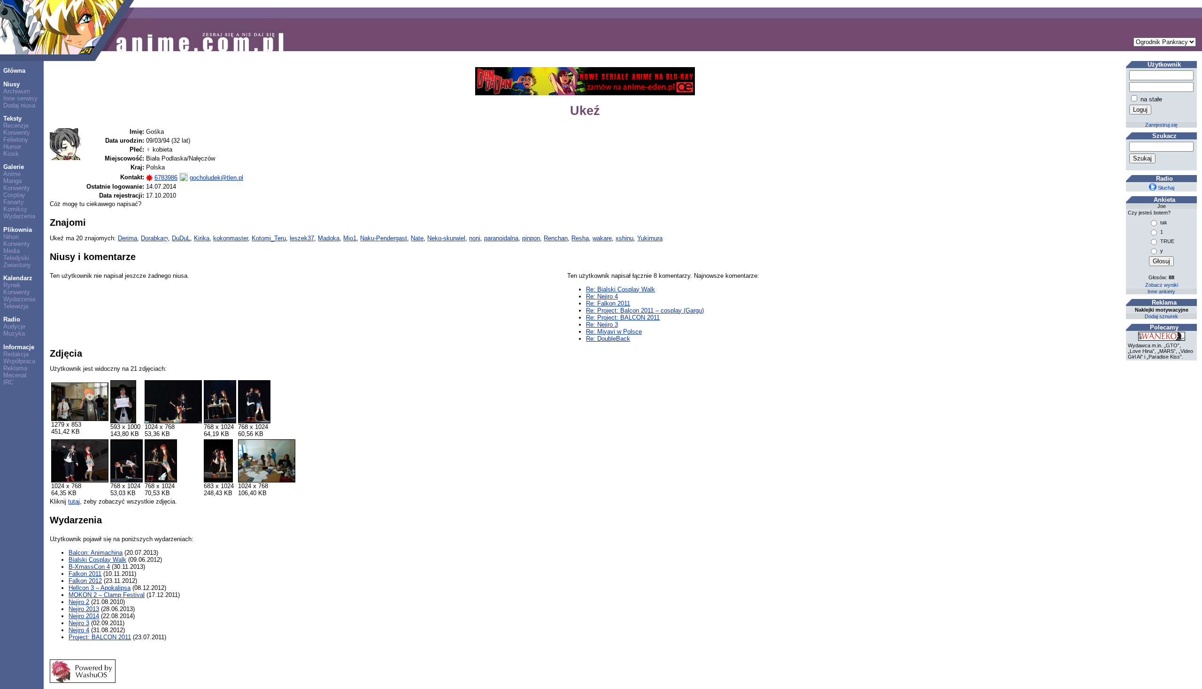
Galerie (13, 166)
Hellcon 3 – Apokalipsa (100, 587)
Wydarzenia (19, 216)
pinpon (531, 238)
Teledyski (16, 257)
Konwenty (16, 132)
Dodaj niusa (19, 105)
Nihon (11, 236)
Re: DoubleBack (608, 338)
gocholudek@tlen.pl (216, 177)
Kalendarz (17, 278)
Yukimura (650, 238)
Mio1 (349, 238)
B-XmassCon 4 (89, 566)
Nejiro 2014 (84, 616)
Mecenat (15, 375)
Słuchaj (1165, 188)
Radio (11, 319)
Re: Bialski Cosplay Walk (620, 289)
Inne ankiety (1161, 291)
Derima (127, 238)
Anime (12, 173)
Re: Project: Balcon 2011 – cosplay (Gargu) (645, 310)
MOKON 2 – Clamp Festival (107, 594)
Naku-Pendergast (383, 238)
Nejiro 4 (79, 630)
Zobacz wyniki (1161, 285)
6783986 (165, 177)
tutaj (74, 501)
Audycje (14, 326)
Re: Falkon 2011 (608, 303)
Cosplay (14, 195)
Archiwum (16, 91)
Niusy (11, 84)
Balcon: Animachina (96, 552)
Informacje (18, 347)
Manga (12, 180)
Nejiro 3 (79, 623)
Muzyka (14, 333)
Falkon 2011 (85, 573)
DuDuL (181, 238)
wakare (602, 238)
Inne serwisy (20, 98)
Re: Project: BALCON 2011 (623, 317)
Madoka (328, 238)
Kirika (201, 238)
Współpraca (19, 361)
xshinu (624, 238)
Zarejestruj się (1161, 125)
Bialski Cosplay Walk (97, 559)
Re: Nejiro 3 (602, 324)
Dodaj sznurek (1161, 316)
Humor (12, 146)
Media (11, 250)
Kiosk (11, 153)
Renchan (556, 238)
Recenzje (16, 125)
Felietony (15, 139)
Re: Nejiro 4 (602, 296)
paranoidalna (501, 238)
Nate (417, 238)
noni (474, 238)
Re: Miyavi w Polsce (614, 331)
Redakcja (16, 354)
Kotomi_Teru (269, 238)
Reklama (15, 368)
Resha (580, 238)
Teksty (12, 118)
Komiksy (15, 209)
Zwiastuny (17, 264)
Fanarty (13, 202)
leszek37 (302, 238)
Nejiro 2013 (84, 608)
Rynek (12, 285)
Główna (14, 70)
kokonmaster (230, 238)
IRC (8, 382)
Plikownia (17, 229)
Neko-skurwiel (446, 238)
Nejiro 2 (79, 601)
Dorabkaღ (154, 238)
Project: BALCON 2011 (100, 637)
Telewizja (15, 306)
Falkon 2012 (85, 580)
